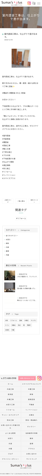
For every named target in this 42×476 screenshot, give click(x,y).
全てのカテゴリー (12, 236)
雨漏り (29, 325)
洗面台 (14, 325)
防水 (19, 325)
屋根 (7, 251)
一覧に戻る (21, 201)
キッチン (33, 320)
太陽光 (7, 330)
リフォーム (13, 320)
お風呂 (26, 320)
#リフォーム (21, 218)
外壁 (7, 255)
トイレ (7, 325)
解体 (7, 243)
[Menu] (38, 3)
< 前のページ (7, 201)
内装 (7, 247)
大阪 (6, 320)
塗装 (20, 320)
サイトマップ (31, 459)
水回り (8, 239)
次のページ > (34, 201)
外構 (13, 330)
